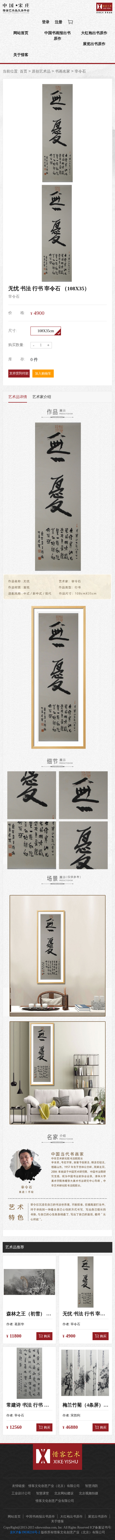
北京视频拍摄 (88, 1493)
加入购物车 (43, 373)
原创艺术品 (41, 71)
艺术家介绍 (41, 397)
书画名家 (62, 71)
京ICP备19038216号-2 (25, 1532)
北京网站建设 (64, 1493)
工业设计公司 (21, 1493)
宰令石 (80, 71)
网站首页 (20, 33)
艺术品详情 (17, 397)
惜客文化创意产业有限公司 (55, 1501)
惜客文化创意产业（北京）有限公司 (54, 1486)
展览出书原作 (94, 44)
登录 (45, 22)
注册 (58, 22)
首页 (23, 71)
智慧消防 (91, 1486)
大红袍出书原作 (94, 33)
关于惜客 (20, 55)
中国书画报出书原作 (57, 36)
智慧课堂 (42, 1493)
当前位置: (11, 71)
